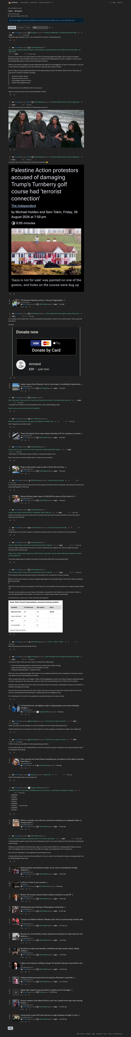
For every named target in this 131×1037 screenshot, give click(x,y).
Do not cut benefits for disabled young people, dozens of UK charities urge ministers (31, 838)
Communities (24, 2)
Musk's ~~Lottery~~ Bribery (55, 641)
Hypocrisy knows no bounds (56, 480)
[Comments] (16, 992)
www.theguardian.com (26, 386)
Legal (93, 1034)
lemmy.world (24, 884)
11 (23, 901)
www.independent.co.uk (27, 469)
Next (10, 1028)
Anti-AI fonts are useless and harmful (56, 721)
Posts (28, 27)
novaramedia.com (25, 302)
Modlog (87, 1034)
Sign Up (119, 2)
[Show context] (78, 32)
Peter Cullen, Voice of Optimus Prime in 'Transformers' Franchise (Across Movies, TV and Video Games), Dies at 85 (39, 400)
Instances (99, 1034)
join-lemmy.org (117, 1034)
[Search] (110, 2)
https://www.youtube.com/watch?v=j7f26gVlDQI (23, 408)
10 (23, 957)
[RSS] (52, 27)
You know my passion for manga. (57, 527)
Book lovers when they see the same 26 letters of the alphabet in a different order (30, 421)
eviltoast (14, 2)
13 (23, 307)
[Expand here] (16, 884)
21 (23, 876)
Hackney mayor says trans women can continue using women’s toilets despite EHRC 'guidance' (34, 449)
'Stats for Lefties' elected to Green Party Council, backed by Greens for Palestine (30, 545)
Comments (20, 27)
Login (114, 2)
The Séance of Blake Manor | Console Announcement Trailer (60, 32)
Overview (12, 27)
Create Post (33, 2)
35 (23, 889)
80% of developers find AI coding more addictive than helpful (62, 656)
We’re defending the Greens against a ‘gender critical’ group (63, 313)
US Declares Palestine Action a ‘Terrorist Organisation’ (65, 102)
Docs (105, 1034)
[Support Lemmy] (52, 2)
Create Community (44, 2)
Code (109, 1034)
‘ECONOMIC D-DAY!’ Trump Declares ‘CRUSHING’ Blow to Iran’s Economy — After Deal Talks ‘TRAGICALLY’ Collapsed (41, 790)
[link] (81, 32)
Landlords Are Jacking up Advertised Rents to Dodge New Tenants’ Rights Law (30, 512)
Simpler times (47, 774)
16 (23, 1009)
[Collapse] (9, 32)
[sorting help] (49, 27)
